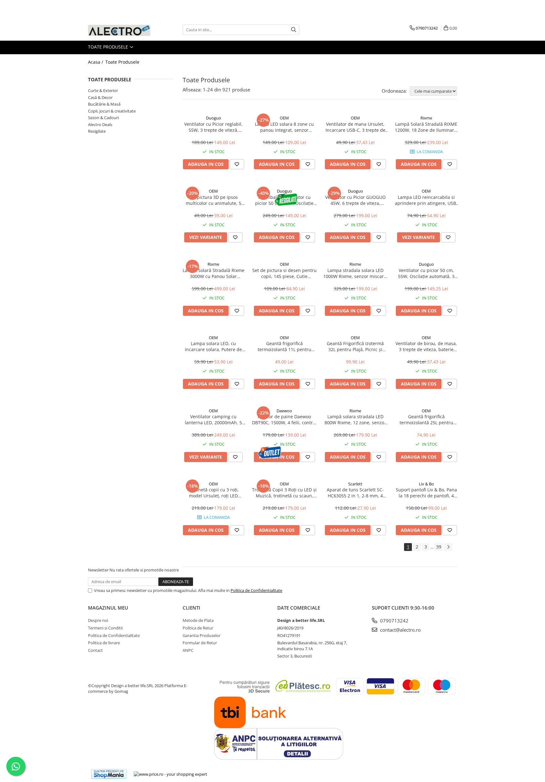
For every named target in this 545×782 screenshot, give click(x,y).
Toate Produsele (108, 47)
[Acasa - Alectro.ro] (119, 30)
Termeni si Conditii (105, 628)
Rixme (426, 118)
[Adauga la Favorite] (237, 164)
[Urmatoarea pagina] (448, 547)
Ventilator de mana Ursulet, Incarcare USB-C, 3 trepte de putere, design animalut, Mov (355, 127)
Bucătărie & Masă (104, 104)
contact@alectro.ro (400, 630)
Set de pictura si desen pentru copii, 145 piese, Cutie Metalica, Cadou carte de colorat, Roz (284, 273)
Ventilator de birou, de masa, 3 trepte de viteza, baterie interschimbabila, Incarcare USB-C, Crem (426, 346)
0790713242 (393, 620)
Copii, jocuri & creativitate (112, 111)
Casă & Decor (100, 97)
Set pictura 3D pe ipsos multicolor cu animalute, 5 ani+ (213, 200)
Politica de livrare (104, 643)
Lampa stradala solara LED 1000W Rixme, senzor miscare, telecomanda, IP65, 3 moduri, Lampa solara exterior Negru (355, 273)
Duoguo (213, 118)
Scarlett (355, 484)
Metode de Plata (198, 620)
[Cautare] (293, 30)
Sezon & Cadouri (103, 117)
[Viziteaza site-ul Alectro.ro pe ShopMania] (108, 774)
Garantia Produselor (201, 635)
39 (438, 547)
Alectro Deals (100, 124)
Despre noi (98, 620)
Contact (95, 650)
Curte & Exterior (103, 90)
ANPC (188, 650)
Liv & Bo (426, 484)
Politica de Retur (198, 628)
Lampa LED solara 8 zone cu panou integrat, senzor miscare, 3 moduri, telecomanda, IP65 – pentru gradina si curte (284, 127)
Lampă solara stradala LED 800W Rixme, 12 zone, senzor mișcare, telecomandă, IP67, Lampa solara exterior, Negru (355, 420)
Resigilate (97, 131)
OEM (284, 118)
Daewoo (284, 411)
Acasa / (96, 62)
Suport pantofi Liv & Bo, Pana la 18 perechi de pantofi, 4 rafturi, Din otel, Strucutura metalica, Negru (426, 493)
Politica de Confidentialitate (256, 590)
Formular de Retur (200, 643)
